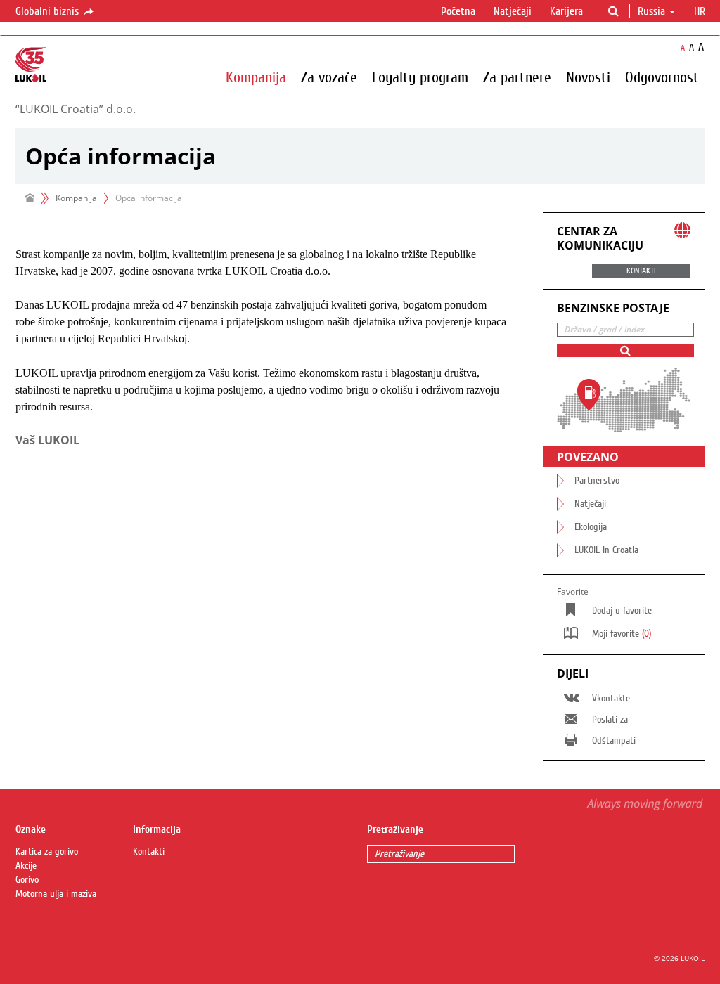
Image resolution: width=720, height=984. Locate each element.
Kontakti (149, 851)
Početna (458, 11)
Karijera (566, 11)
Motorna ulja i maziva (55, 894)
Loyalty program (420, 76)
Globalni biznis (48, 11)
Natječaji (513, 11)
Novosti (588, 76)
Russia (651, 11)
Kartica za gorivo (46, 851)
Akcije (26, 866)
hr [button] (701, 11)
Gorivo (27, 880)
